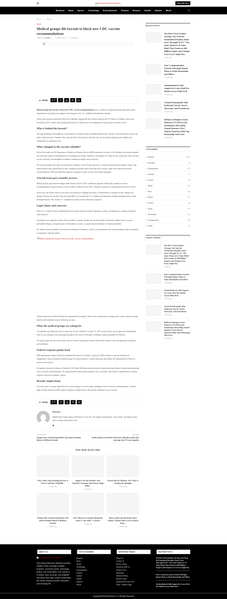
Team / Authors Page (124, 585)
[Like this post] (54, 100)
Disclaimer (120, 573)
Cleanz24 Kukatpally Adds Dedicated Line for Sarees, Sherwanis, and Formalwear (176, 105)
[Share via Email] (78, 100)
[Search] (189, 10)
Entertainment (110, 10)
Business (60, 10)
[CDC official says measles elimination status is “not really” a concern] (88, 503)
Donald (47, 38)
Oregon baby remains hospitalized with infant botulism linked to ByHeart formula (52, 520)
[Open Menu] (38, 3)
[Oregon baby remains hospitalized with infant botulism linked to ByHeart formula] (53, 503)
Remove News (121, 579)
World (168, 10)
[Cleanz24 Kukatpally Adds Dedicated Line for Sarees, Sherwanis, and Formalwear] (153, 106)
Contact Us (120, 561)
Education (169, 163)
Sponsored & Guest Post (125, 582)
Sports (80, 10)
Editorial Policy (122, 576)
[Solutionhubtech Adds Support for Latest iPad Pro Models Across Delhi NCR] (153, 89)
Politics (169, 197)
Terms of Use (121, 570)
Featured (169, 174)
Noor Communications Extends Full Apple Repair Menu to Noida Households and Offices (176, 69)
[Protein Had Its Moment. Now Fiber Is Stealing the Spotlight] (123, 466)
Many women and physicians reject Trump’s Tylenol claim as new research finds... (123, 520)
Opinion (158, 10)
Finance (125, 10)
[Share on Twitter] (66, 100)
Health (147, 10)
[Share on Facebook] (60, 100)
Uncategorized (169, 220)
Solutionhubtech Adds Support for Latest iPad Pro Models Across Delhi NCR (176, 88)
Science (136, 10)
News (70, 10)
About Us (119, 558)
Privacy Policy (121, 564)
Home (39, 19)
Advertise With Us (123, 567)
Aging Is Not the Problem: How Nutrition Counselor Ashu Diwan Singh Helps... (88, 483)
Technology (93, 10)
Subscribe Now (183, 3)
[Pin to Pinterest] (72, 100)
